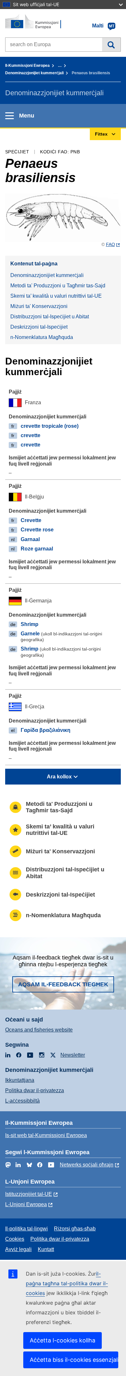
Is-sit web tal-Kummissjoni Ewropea (46, 1135)
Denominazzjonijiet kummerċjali (34, 73)
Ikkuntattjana (19, 1080)
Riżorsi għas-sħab (75, 1228)
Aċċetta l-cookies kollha (62, 1340)
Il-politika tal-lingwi (26, 1228)
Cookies (14, 1239)
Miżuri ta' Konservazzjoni (39, 306)
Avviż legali (18, 1249)
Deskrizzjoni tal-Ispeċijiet (39, 327)
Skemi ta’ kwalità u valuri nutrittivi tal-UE (56, 296)
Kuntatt (46, 1249)
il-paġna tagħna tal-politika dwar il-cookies (67, 1283)
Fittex (111, 44)
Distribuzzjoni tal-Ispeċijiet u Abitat (49, 316)
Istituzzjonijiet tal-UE (28, 1194)
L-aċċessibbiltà (22, 1101)
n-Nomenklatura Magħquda (41, 337)
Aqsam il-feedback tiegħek (63, 984)
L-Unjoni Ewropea (26, 1204)
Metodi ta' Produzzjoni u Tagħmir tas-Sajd (57, 285)
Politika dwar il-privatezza (34, 1090)
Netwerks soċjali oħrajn (86, 1164)
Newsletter (72, 1055)
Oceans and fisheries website (39, 1029)
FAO (110, 244)
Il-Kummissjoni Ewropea (27, 65)
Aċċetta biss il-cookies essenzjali (74, 1359)
